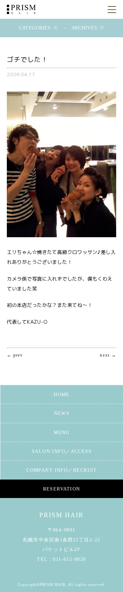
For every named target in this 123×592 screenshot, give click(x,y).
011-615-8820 (69, 559)
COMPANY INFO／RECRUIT (61, 470)
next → (108, 355)
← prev (15, 355)
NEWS (62, 413)
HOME (62, 394)
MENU (62, 432)
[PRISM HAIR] (21, 9)
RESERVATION (61, 489)
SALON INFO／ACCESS (62, 451)
